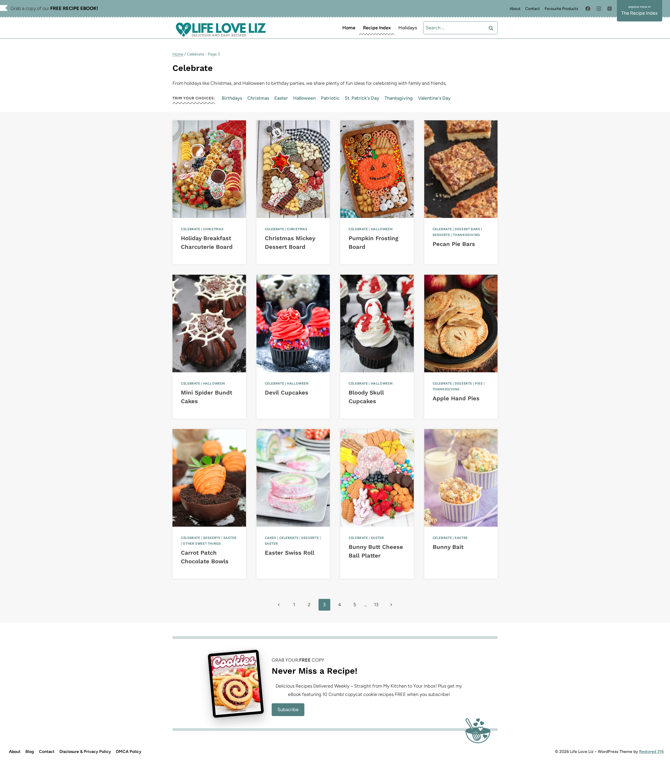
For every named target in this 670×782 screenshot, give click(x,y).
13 (376, 604)
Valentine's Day (434, 98)
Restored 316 (651, 751)
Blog (29, 751)
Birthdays (232, 98)
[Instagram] (599, 8)
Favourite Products (561, 8)
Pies (479, 383)
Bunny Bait (448, 547)
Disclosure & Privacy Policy (85, 751)
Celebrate (190, 229)
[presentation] (209, 169)
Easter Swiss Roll (289, 552)
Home (348, 28)
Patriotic (330, 98)
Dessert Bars (467, 229)
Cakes (270, 538)
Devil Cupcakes (286, 392)
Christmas (258, 98)
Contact (532, 8)
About (515, 8)
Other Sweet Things (202, 543)
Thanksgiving (398, 98)
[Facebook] (588, 8)
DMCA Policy (128, 751)
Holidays (407, 28)
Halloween (304, 98)
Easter (281, 98)
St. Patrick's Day (362, 98)
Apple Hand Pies (456, 398)
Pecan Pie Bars (454, 244)
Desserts (441, 235)
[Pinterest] (609, 8)
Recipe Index (377, 28)
